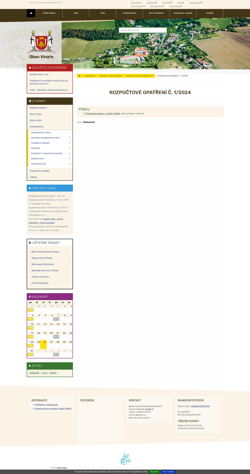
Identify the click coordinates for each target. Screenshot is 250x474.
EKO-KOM (166, 3)
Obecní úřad (35, 120)
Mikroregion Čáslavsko (43, 264)
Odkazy (33, 177)
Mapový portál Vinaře (42, 258)
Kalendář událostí (38, 107)
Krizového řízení (155, 6)
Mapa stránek (136, 3)
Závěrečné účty (38, 163)
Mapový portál (194, 3)
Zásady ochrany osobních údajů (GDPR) (53, 408)
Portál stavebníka (40, 283)
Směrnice (35, 148)
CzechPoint (151, 3)
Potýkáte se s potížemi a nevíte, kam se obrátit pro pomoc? (49, 82)
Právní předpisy (137, 6)
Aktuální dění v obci (39, 74)
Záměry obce (37, 158)
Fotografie (34, 373)
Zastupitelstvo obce (41, 132)
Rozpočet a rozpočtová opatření (110, 76)
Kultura (44, 373)
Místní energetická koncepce (46, 251)
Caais (179, 3)
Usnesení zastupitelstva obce (45, 137)
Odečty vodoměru (40, 276)
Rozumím (154, 472)
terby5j (148, 409)
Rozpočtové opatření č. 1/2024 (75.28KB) (103, 114)
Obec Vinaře (36, 114)
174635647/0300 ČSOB (200, 406)
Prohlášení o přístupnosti (46, 405)
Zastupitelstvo (90, 76)
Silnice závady (174, 6)
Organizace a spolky (39, 170)
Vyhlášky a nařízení (40, 143)
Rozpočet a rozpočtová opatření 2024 (139, 76)
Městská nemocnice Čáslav (45, 270)
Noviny (53, 373)
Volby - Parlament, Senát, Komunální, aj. (49, 90)
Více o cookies (168, 472)
